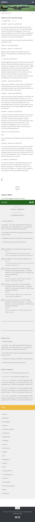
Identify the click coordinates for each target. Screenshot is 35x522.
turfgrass (4, 2)
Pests (4, 467)
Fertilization (6, 440)
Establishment (6, 436)
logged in (11, 198)
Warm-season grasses (9, 486)
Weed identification (8, 221)
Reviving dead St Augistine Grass (23, 249)
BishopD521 (8, 249)
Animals (5, 414)
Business (5, 425)
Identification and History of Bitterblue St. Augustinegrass (18, 238)
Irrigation (5, 452)
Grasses (5, 444)
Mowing (5, 463)
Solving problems (7, 470)
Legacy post (7, 21)
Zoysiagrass (6, 493)
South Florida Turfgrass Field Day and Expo (14, 242)
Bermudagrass (6, 13)
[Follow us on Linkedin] (33, 202)
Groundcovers (6, 448)
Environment (6, 433)
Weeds (4, 489)
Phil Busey (8, 268)
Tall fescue (5, 478)
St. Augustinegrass (8, 474)
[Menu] (33, 2)
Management (6, 459)
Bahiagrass (6, 418)
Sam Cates (8, 300)
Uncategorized (6, 482)
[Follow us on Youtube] (30, 202)
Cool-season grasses (8, 429)
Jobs (4, 455)
